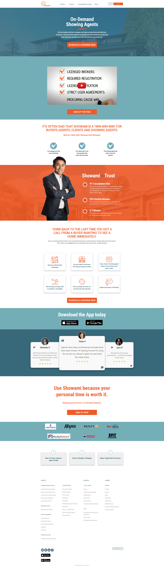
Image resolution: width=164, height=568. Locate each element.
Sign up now (82, 412)
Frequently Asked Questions (112, 506)
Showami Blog (87, 495)
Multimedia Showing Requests (69, 503)
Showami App (87, 500)
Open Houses (65, 495)
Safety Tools (87, 498)
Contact (107, 489)
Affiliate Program (109, 503)
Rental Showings (45, 518)
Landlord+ (43, 529)
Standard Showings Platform (48, 489)
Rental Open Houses (46, 521)
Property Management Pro (47, 524)
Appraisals (65, 500)
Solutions (63, 4)
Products (72, 4)
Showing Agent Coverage (85, 4)
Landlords (43, 527)
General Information (67, 489)
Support (107, 492)
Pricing (85, 489)
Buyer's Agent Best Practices (48, 492)
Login (114, 548)
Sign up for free (82, 112)
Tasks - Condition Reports (68, 512)
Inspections (65, 497)
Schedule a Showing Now (82, 45)
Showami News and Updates (91, 503)
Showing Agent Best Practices (48, 495)
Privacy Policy (87, 517)
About (97, 4)
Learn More (108, 498)
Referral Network (66, 492)
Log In (111, 3)
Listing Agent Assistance (47, 498)
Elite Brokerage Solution (47, 509)
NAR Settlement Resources (90, 520)
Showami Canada (109, 509)
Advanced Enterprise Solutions (48, 538)
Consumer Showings (46, 500)
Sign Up (118, 3)
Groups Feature (66, 515)
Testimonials (108, 500)
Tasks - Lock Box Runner (68, 509)
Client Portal (65, 506)
